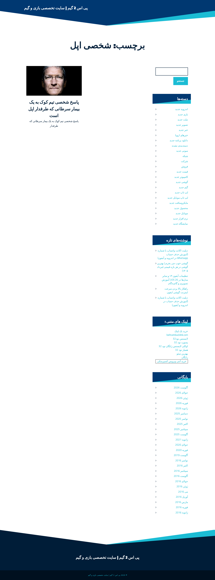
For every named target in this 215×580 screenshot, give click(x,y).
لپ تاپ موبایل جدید (177, 198)
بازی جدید (183, 114)
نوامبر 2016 (181, 460)
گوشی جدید (182, 182)
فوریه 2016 (182, 507)
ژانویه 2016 (182, 512)
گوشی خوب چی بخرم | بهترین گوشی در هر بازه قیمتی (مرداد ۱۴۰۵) (172, 267)
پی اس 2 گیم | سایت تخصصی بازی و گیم (56, 8)
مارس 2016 (181, 502)
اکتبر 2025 (182, 424)
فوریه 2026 (182, 403)
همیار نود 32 (181, 350)
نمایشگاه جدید (180, 224)
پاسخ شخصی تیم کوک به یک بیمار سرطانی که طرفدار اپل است (54, 109)
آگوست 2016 (181, 476)
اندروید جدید (181, 109)
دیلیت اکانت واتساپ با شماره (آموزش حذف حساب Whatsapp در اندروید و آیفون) (173, 254)
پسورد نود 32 (181, 342)
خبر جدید (183, 130)
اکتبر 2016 (182, 465)
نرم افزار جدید (180, 218)
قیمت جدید (182, 172)
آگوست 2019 (181, 455)
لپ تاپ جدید (181, 192)
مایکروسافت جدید (178, 203)
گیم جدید (183, 187)
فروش (184, 166)
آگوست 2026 (181, 387)
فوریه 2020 (182, 450)
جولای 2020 (181, 445)
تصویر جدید (182, 125)
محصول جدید (181, 208)
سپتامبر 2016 (181, 471)
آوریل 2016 (182, 497)
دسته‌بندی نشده (180, 146)
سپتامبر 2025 (181, 429)
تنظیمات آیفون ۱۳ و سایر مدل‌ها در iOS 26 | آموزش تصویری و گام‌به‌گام (175, 279)
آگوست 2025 (181, 434)
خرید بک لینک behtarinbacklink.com (177, 333)
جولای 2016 (181, 481)
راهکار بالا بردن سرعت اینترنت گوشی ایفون (176, 290)
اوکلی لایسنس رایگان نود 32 (173, 346)
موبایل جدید (182, 213)
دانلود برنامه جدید (179, 140)
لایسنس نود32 (180, 339)
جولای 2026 (181, 393)
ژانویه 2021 (182, 440)
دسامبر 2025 (181, 413)
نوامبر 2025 (181, 419)
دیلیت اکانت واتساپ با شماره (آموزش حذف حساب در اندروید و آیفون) (173, 301)
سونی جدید (182, 151)
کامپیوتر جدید (181, 177)
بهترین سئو (182, 354)
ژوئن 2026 (182, 398)
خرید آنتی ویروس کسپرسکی (171, 361)
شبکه (185, 156)
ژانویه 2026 (182, 408)
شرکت (184, 161)
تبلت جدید (183, 119)
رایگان (185, 357)
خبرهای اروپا (181, 135)
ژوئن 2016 (182, 486)
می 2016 (183, 492)
